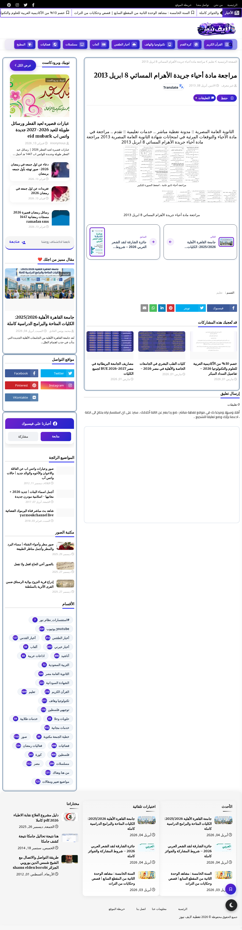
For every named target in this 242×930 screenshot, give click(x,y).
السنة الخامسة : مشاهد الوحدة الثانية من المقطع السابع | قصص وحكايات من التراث (142, 12)
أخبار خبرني (58, 647)
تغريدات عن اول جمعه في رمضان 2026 (32, 191)
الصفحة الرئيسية (227, 62)
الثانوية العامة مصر (54, 674)
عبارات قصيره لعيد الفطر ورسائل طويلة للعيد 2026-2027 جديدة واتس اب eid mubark (40, 130)
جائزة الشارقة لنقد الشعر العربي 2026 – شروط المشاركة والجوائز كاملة (188, 851)
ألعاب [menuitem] (95, 44)
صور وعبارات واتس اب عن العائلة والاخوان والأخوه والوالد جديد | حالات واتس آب (30, 473)
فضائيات (60, 745)
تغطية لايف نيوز (190, 916)
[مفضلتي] (230, 889)
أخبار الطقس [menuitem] (122, 44)
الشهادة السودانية (54, 683)
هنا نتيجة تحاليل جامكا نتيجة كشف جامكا (39, 838)
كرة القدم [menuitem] (185, 44)
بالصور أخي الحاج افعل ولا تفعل (34, 564)
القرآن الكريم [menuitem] (214, 44)
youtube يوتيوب (54, 629)
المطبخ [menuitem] (21, 44)
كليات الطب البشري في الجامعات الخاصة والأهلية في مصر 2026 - (162, 366)
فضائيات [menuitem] (45, 44)
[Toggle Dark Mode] (231, 905)
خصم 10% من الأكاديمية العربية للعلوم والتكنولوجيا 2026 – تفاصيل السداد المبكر (215, 368)
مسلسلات (59, 763)
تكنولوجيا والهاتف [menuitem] (155, 44)
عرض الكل (24, 65)
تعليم (211, 62)
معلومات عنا (159, 909)
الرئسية (182, 909)
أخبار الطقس (57, 638)
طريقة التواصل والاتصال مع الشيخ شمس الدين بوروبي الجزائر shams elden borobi (36, 862)
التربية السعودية (56, 665)
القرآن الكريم (57, 692)
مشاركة (23, 436)
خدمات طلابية (26, 719)
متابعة (56, 436)
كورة (35, 754)
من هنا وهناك (57, 772)
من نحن (218, 5)
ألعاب (30, 647)
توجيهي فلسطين (55, 710)
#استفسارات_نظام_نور (51, 620)
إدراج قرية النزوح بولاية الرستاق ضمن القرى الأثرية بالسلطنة (30, 584)
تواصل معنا (202, 5)
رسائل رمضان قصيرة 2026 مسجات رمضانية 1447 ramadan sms (31, 217)
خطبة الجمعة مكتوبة (53, 736)
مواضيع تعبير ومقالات (52, 781)
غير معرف (227, 85)
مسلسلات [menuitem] (71, 44)
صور (20, 736)
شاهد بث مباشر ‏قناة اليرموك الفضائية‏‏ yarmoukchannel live (29, 513)
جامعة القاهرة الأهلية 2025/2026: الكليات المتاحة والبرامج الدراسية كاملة (40, 320)
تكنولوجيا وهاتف (55, 701)
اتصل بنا (141, 909)
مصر (33, 763)
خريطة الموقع (183, 5)
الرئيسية (232, 5)
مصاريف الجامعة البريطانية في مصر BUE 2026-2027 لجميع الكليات (113, 368)
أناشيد (62, 656)
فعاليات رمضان (29, 745)
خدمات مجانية (57, 728)
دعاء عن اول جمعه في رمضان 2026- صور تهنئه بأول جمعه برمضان (30, 169)
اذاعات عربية (33, 656)
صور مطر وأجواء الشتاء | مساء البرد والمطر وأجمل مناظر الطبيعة (31, 546)
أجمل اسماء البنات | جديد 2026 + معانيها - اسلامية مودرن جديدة (31, 494)
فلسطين (60, 754)
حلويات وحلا (58, 719)
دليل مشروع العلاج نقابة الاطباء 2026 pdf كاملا (36, 817)
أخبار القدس (24, 638)
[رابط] (33, 5)
